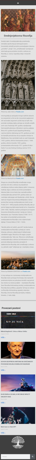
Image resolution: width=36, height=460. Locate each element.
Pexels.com (20, 112)
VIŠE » (3, 337)
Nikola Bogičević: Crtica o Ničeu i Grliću (14, 331)
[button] (18, 3)
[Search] (32, 456)
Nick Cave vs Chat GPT (8, 427)
